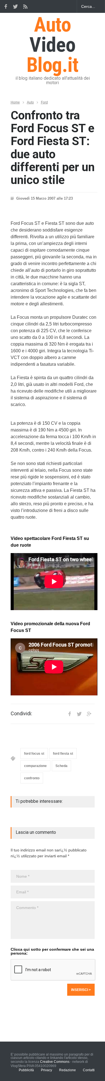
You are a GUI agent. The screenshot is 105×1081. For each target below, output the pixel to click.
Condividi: (21, 713)
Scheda (61, 766)
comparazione (35, 766)
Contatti (89, 1070)
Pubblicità (26, 1070)
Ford (44, 102)
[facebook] (5, 6)
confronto (31, 778)
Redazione (67, 1070)
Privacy (46, 1070)
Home (15, 102)
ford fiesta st (63, 754)
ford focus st (34, 754)
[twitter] (15, 6)
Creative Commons (54, 1062)
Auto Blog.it (53, 45)
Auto (30, 102)
